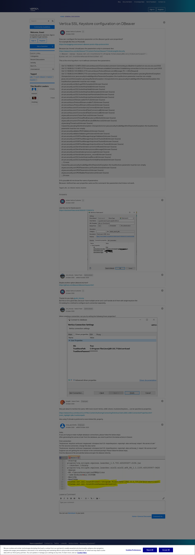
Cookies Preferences (133, 550)
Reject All (150, 550)
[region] (97, 550)
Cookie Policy (82, 553)
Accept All (165, 550)
